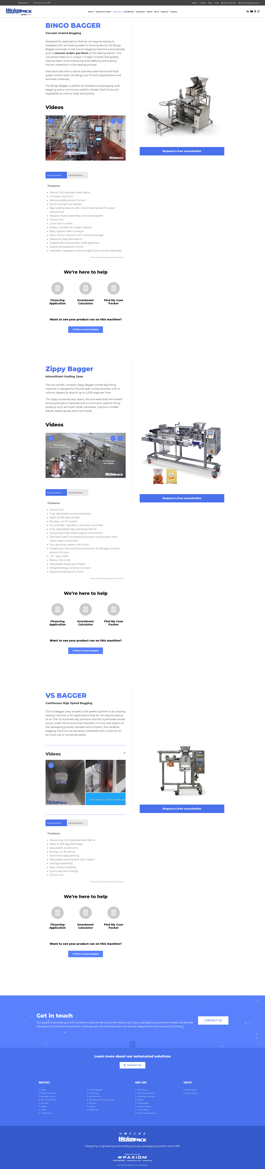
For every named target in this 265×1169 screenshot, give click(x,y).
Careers (140, 1100)
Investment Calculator (146, 1096)
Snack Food (93, 1110)
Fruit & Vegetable (96, 1090)
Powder (92, 1106)
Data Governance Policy (147, 1113)
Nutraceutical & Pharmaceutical (102, 1100)
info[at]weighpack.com (249, 3)
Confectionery (46, 1113)
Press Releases (142, 1103)
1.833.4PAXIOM (229, 3)
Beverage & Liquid (48, 1096)
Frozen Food (94, 1093)
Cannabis (44, 1103)
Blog (210, 3)
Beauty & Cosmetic (48, 1093)
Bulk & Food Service (48, 1100)
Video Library (142, 1090)
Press (217, 3)
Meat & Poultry (95, 1096)
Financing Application (146, 1093)
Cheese (43, 1106)
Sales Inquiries (191, 1090)
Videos (194, 3)
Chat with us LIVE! (40, 3)
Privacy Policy (143, 1110)
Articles (202, 3)
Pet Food (92, 1103)
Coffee (43, 1110)
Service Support (192, 1093)
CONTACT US (213, 1020)
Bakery (43, 1090)
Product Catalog (144, 1106)
